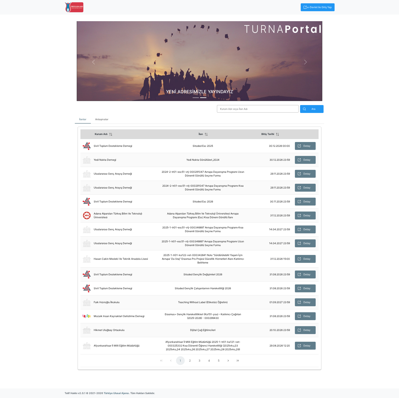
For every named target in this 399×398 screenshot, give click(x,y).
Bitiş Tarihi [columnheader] (267, 134)
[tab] (196, 97)
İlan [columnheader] (201, 134)
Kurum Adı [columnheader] (101, 134)
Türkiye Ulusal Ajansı (116, 393)
